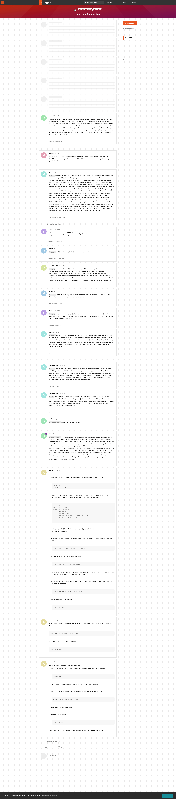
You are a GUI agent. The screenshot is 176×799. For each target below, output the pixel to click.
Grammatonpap (55, 422)
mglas (52, 368)
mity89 (53, 269)
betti (52, 396)
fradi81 (53, 252)
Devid (52, 175)
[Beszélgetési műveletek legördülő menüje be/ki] (135, 23)
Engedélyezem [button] (167, 795)
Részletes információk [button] (49, 795)
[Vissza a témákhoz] (2, 2)
